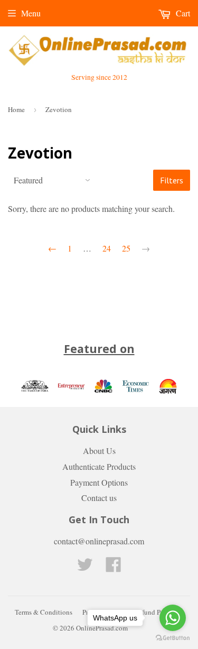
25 (126, 248)
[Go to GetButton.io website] (173, 638)
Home (16, 109)
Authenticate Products (99, 466)
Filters (171, 180)
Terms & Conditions (43, 612)
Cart (182, 12)
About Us (99, 450)
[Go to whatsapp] (172, 618)
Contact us (99, 497)
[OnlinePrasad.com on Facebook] (113, 567)
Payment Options (99, 482)
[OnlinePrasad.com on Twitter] (85, 567)
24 (106, 248)
